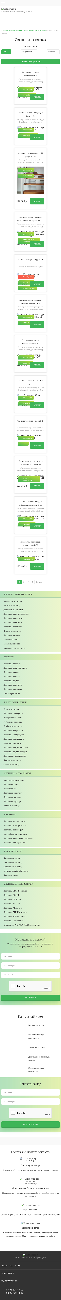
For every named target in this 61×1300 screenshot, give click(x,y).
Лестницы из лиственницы (15, 668)
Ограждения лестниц (13, 867)
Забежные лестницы (12, 743)
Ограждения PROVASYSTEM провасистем (22, 925)
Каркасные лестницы (12, 760)
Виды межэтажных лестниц (35, 30)
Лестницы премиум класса (15, 825)
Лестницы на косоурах (13, 618)
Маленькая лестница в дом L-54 (30, 421)
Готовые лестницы (11, 639)
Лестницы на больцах (13, 622)
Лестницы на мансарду (13, 830)
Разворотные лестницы (13, 718)
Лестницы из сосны (12, 664)
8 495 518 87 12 (42, 19)
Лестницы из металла (13, 685)
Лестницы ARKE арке (13, 908)
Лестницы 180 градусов (14, 735)
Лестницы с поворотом (13, 713)
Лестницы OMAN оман (14, 921)
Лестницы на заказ (12, 635)
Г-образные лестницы (13, 722)
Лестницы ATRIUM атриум (15, 912)
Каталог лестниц (15, 30)
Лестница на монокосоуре (15, 756)
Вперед (39, 582)
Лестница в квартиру (13, 793)
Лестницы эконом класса (14, 821)
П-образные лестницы (13, 726)
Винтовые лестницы (12, 605)
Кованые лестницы (12, 644)
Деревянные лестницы (13, 610)
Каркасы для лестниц (13, 862)
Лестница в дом (10, 789)
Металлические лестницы (14, 648)
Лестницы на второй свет (14, 843)
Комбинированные (12, 693)
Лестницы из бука (11, 672)
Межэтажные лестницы (14, 780)
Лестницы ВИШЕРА (12, 899)
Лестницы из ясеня (12, 676)
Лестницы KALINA (12, 904)
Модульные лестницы (13, 601)
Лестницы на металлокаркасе (16, 614)
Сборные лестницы (12, 764)
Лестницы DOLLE (11, 895)
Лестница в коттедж (12, 797)
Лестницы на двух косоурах (15, 752)
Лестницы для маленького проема (18, 838)
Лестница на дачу (11, 784)
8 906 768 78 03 (14, 1292)
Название (51, 52)
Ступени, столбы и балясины (16, 871)
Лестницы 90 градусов (13, 730)
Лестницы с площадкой (14, 739)
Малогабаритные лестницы (15, 834)
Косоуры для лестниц (13, 858)
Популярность (27, 52)
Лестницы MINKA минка (14, 916)
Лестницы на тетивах (13, 627)
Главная (4, 30)
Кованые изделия (11, 875)
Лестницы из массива (13, 689)
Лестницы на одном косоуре (16, 747)
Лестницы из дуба (11, 681)
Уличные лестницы (12, 806)
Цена (4, 52)
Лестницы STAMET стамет (15, 891)
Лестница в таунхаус (12, 801)
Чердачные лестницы (12, 631)
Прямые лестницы (11, 709)
